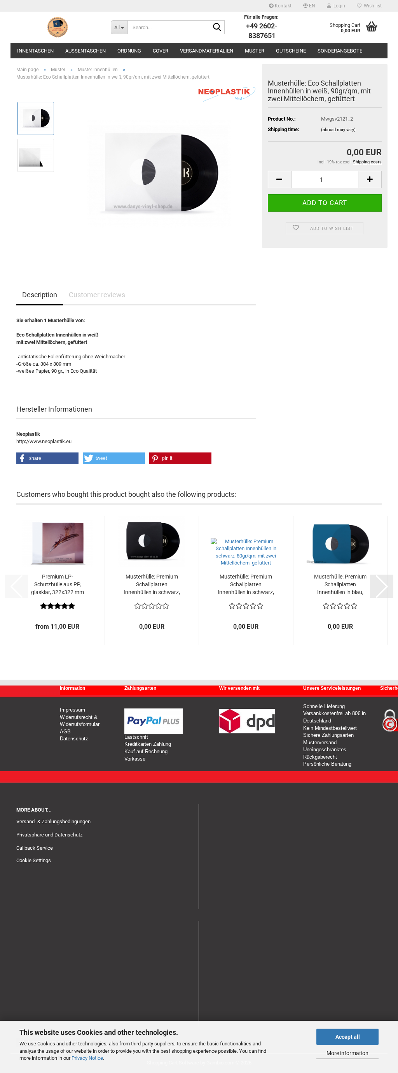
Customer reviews (97, 295)
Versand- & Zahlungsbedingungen (53, 821)
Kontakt (283, 6)
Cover (160, 51)
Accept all (347, 1037)
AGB (65, 732)
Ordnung (129, 51)
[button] (309, 6)
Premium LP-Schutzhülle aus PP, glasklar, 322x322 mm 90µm (57, 584)
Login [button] (338, 6)
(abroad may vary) (338, 129)
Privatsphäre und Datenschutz (49, 835)
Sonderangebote (340, 51)
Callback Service (34, 848)
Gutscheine (291, 51)
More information (347, 1053)
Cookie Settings (33, 860)
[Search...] (217, 28)
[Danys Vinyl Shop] (57, 27)
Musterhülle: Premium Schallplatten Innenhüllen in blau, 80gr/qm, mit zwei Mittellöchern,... (340, 584)
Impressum (72, 710)
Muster (254, 51)
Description (39, 295)
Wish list (371, 6)
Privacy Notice (87, 1058)
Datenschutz (74, 739)
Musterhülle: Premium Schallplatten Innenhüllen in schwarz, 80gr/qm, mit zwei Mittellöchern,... (152, 584)
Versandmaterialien (206, 51)
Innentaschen (35, 51)
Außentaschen (85, 51)
